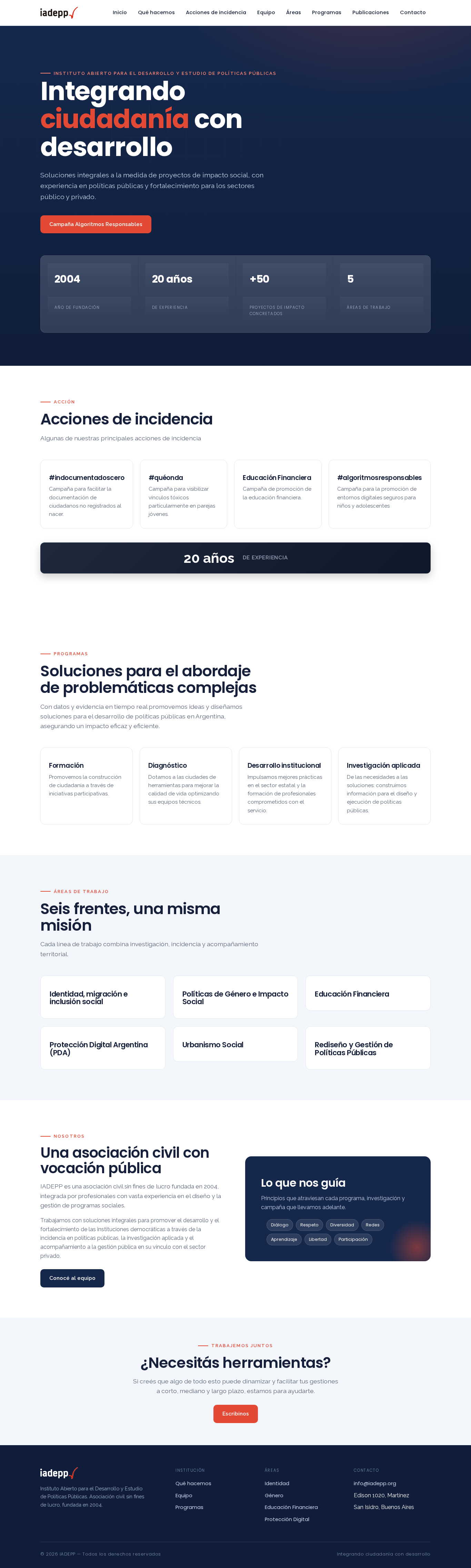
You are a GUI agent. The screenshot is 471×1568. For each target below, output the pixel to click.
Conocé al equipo (72, 1278)
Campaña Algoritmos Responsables (95, 224)
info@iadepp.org (375, 1483)
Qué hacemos (156, 12)
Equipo (266, 12)
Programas (326, 12)
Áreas (293, 12)
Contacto (413, 12)
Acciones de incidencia (216, 12)
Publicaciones (370, 12)
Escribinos (235, 1414)
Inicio (120, 12)
